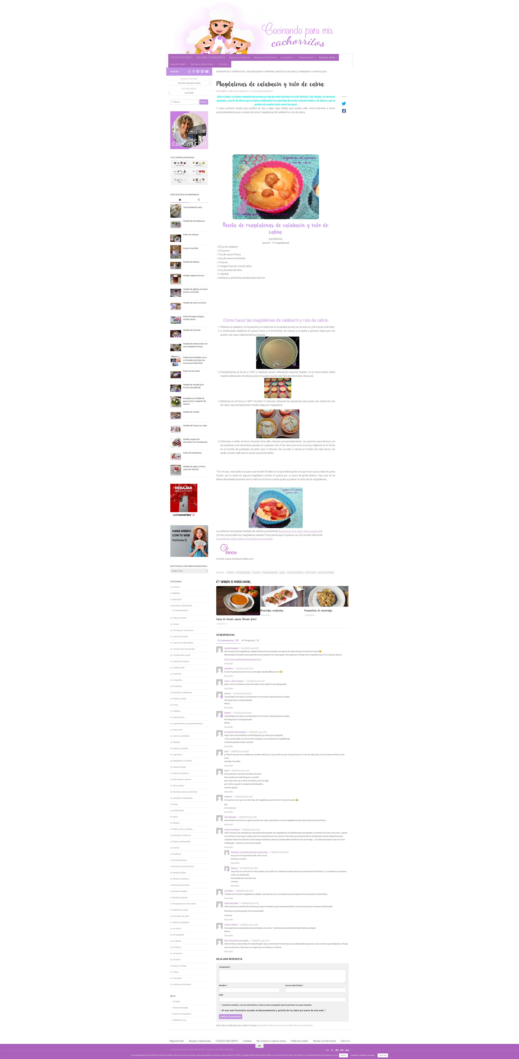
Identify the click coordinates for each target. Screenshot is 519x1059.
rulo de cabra (311, 572)
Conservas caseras (181, 661)
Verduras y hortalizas (313, 71)
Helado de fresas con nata (195, 425)
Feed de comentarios (182, 1014)
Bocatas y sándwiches (182, 605)
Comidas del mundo (182, 655)
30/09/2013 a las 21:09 (257, 732)
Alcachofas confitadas (272, 610)
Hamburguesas (181, 610)
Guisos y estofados (181, 736)
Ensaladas (177, 686)
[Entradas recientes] (198, 200)
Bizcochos (177, 599)
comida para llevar (243, 572)
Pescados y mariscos (182, 835)
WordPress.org (179, 1020)
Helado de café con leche (194, 303)
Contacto (223, 64)
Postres (176, 848)
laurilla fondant (231, 648)
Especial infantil (177, 64)
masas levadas (179, 767)
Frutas (175, 705)
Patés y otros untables (183, 829)
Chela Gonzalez (231, 903)
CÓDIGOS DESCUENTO (181, 57)
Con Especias (230, 808)
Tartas (175, 972)
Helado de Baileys (191, 262)
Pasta (175, 816)
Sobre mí (345, 1041)
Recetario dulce (306, 57)
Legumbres (178, 754)
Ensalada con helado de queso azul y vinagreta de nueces (194, 401)
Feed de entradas (180, 1007)
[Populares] (179, 200)
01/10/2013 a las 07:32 (256, 681)
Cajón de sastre (179, 618)
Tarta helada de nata (192, 207)
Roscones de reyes (181, 916)
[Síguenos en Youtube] (206, 71)
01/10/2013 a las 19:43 (249, 868)
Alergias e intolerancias (202, 64)
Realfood (177, 854)
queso (282, 572)
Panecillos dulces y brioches (185, 792)
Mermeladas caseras (182, 779)
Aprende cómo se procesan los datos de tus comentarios (285, 1025)
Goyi (226, 751)
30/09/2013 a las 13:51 (251, 829)
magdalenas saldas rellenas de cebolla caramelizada (244, 538)
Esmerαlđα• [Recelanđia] (235, 732)
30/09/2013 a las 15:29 (240, 770)
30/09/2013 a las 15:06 (248, 817)
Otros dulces (178, 785)
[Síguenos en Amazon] (193, 71)
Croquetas (177, 680)
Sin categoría (178, 935)
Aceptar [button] (343, 1055)
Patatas (176, 823)
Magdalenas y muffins (260, 71)
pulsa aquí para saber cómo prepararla (300, 531)
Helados (176, 742)
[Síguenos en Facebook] (197, 71)
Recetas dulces (179, 872)
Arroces (176, 587)
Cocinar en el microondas (184, 649)
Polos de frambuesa (192, 453)
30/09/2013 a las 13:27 (244, 891)
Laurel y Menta (230, 924)
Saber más (382, 1055)
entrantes (256, 572)
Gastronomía (178, 717)
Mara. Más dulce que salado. (236, 940)
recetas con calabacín (295, 572)
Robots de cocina (180, 910)
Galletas (176, 711)
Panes (175, 804)
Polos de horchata (191, 371)
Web (221, 995)
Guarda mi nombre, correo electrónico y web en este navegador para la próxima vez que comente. (267, 1005)
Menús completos (181, 773)
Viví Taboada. (230, 817)
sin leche (176, 959)
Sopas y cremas (179, 966)
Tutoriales (177, 978)
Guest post (178, 730)
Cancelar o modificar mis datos (363, 1055)
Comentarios (229, 640)
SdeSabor (228, 668)
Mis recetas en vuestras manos (271, 1041)
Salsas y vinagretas (181, 922)
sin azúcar (177, 928)
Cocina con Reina (231, 829)
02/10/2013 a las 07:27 (250, 648)
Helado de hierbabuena (194, 221)
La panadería (286, 57)
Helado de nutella (191, 412)
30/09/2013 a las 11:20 (250, 903)
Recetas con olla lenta (239, 57)
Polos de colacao (190, 234)
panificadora (178, 810)
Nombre (223, 985)
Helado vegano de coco (193, 275)
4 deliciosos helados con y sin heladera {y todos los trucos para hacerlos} (195, 360)
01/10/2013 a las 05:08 (242, 693)
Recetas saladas (286, 71)
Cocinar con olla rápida (183, 643)
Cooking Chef (178, 667)
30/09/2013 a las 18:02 (240, 751)
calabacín (230, 572)
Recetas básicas (180, 860)
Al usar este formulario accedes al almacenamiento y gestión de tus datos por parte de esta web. (274, 1010)
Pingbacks (251, 640)
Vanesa (223, 91)
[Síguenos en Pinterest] (202, 71)
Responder (228, 663)
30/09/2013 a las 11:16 (260, 940)
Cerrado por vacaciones (183, 630)
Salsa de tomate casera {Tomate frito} (236, 619)
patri (226, 770)
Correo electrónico (294, 985)
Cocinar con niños (180, 636)
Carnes (176, 624)
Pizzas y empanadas (181, 841)
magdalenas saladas (270, 572)
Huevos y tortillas (180, 748)
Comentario (225, 967)
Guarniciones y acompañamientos (188, 723)
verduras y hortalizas (326, 572)
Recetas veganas (180, 897)
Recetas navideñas (181, 879)
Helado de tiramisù (191, 330)
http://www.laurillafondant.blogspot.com (242, 659)
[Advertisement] (275, 133)
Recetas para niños (181, 885)
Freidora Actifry (179, 698)
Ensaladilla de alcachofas (318, 610)
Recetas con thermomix (265, 57)
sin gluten (177, 941)
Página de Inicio (176, 1041)
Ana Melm (228, 891)
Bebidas (176, 593)
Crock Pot (177, 674)
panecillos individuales (183, 798)
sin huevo (177, 947)
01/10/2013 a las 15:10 (244, 668)
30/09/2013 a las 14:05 (280, 852)
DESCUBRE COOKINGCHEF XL (210, 57)
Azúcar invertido (190, 248)
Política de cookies (299, 1041)
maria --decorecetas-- (234, 681)
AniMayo (228, 796)
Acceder (176, 1001)
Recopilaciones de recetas (184, 903)
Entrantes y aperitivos (230, 71)
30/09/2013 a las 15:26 (243, 796)
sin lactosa (177, 953)
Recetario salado (327, 57)
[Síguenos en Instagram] (189, 71)
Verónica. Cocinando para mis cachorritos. (249, 852)
